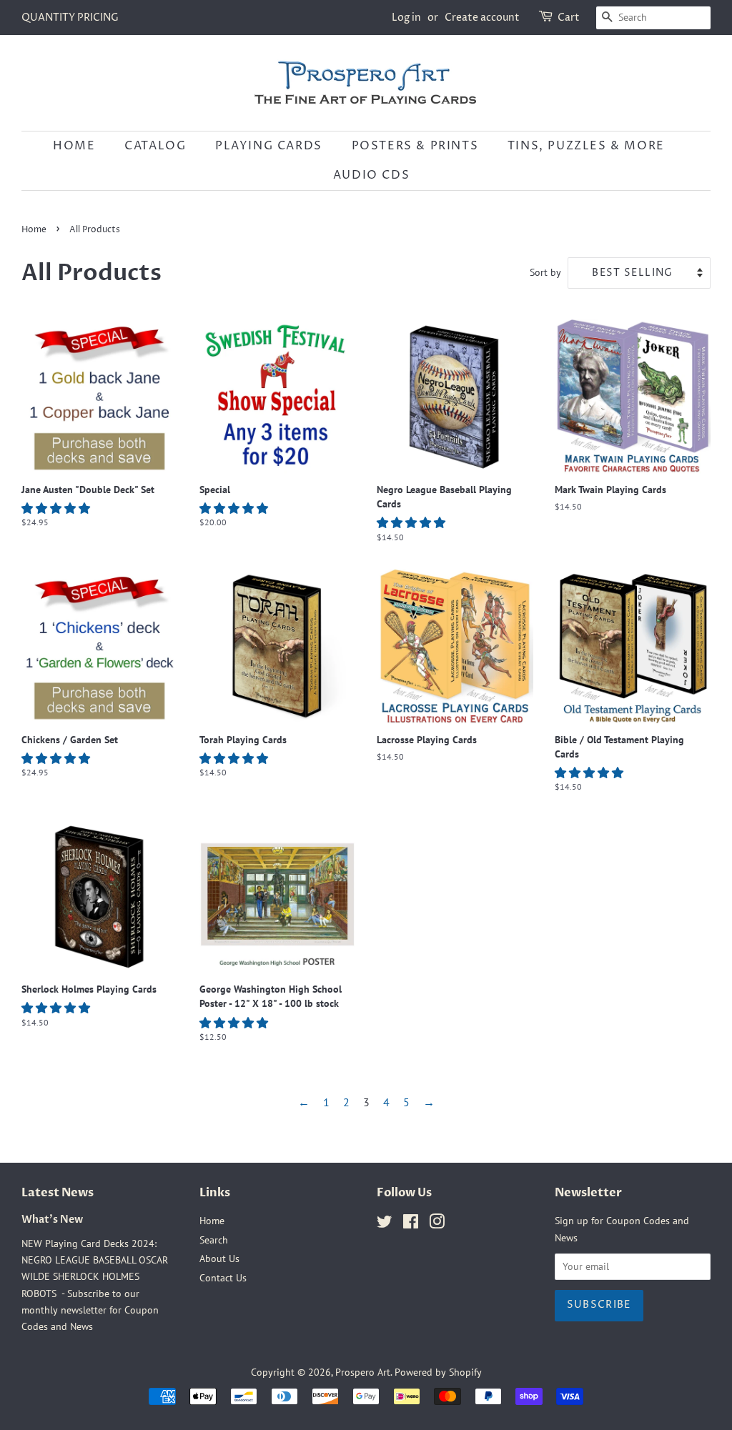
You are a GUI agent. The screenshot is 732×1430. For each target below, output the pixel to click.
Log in (406, 17)
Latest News (57, 1193)
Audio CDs (371, 175)
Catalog (155, 146)
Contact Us (223, 1277)
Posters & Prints (415, 146)
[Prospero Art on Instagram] (437, 1224)
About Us (219, 1258)
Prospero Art (362, 1372)
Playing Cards (268, 146)
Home (74, 146)
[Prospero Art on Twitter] (384, 1224)
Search (213, 1239)
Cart (569, 17)
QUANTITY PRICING (70, 17)
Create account (482, 17)
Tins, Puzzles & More (586, 146)
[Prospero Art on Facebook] (410, 1224)
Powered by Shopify (438, 1372)
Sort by (545, 272)
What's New (52, 1219)
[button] (57, 508)
